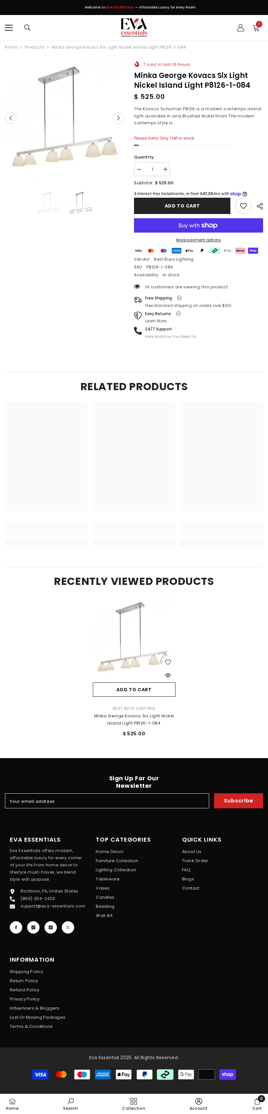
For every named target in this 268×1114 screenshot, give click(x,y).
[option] (134, 9)
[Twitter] (68, 927)
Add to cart (182, 206)
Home (11, 47)
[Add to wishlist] (168, 662)
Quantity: (144, 157)
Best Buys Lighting (174, 259)
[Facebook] (16, 927)
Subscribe (238, 800)
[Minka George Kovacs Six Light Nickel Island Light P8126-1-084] (134, 638)
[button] (10, 118)
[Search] (27, 28)
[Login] (240, 27)
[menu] (9, 28)
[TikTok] (50, 927)
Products (34, 47)
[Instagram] (33, 927)
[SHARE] (257, 206)
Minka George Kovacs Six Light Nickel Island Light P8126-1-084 (134, 719)
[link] (243, 206)
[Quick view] (168, 675)
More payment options (198, 240)
